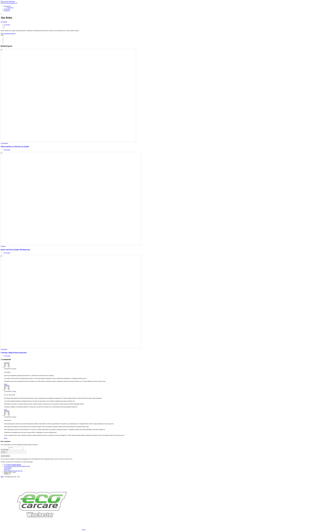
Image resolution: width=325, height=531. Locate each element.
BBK (2, 476)
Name (2, 451)
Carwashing (4, 22)
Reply (5, 384)
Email (2, 452)
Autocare (3, 246)
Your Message (4, 449)
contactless (12, 33)
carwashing (7, 33)
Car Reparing (4, 143)
